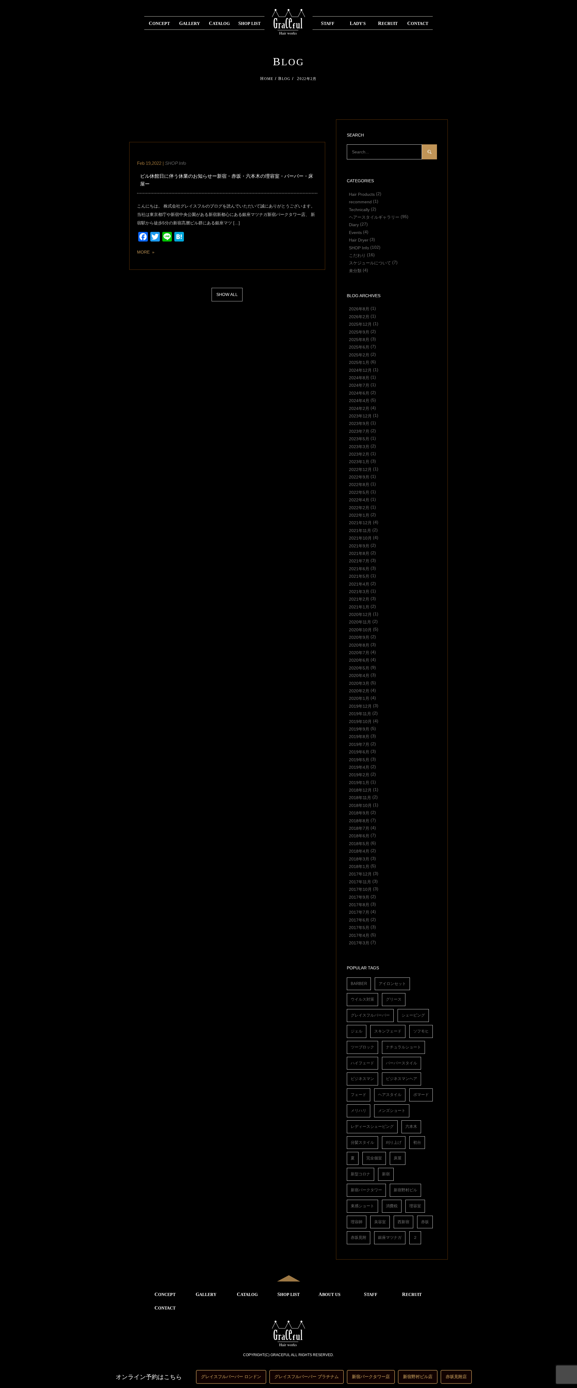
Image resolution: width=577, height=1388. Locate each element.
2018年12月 (360, 790)
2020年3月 (359, 683)
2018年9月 (359, 813)
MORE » (145, 252)
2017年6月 (359, 919)
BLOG (284, 79)
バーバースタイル (401, 1063)
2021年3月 (359, 591)
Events (355, 232)
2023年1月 (359, 461)
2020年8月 (359, 644)
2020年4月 (359, 675)
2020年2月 (359, 690)
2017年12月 (360, 874)
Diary (354, 224)
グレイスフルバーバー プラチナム (306, 1376)
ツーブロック (362, 1047)
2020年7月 (359, 652)
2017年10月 (360, 889)
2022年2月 (359, 507)
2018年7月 (359, 828)
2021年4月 (359, 583)
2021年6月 (359, 568)
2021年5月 (359, 576)
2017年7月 (359, 912)
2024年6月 (359, 392)
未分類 (355, 270)
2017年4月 (359, 935)
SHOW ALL (227, 294)
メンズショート (391, 1110)
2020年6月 (359, 660)
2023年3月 (359, 446)
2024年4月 (359, 400)
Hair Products (362, 194)
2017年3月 (359, 942)
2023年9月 (359, 423)
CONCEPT (159, 23)
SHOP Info (175, 163)
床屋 (397, 1158)
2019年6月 (359, 751)
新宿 (386, 1174)
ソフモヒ (421, 1031)
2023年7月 (359, 431)
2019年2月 (359, 774)
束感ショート (362, 1206)
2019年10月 (360, 721)
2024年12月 (360, 370)
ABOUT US (329, 1294)
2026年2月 (359, 316)
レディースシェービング (372, 1126)
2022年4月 (359, 499)
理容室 (415, 1206)
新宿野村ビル (405, 1190)
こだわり (357, 255)
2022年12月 (360, 469)
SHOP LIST (249, 23)
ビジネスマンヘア (401, 1078)
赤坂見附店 (456, 1376)
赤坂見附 (358, 1237)
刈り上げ (393, 1142)
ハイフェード (362, 1063)
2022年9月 (359, 477)
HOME (266, 79)
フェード (358, 1094)
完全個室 (374, 1158)
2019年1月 (359, 782)
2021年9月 (359, 545)
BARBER (359, 983)
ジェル (356, 1031)
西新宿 (403, 1222)
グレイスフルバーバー (370, 1015)
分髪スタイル (362, 1142)
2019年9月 (359, 728)
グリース (393, 999)
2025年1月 (359, 362)
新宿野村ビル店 (417, 1376)
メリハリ (358, 1110)
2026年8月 (359, 308)
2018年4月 (359, 851)
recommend (360, 201)
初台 (417, 1142)
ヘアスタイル (389, 1094)
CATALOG (219, 23)
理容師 (356, 1222)
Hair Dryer (358, 240)
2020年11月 (360, 622)
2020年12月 (360, 614)
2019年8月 (359, 736)
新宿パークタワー (366, 1190)
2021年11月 (360, 530)
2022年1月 (359, 515)
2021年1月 (359, 606)
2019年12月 (360, 705)
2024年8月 (359, 377)
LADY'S (358, 23)
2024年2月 (359, 408)
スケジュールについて (370, 262)
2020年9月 (359, 637)
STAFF (327, 23)
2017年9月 (359, 896)
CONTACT (417, 23)
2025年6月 (359, 347)
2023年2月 (359, 453)
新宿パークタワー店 (371, 1376)
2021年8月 (359, 553)
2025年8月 (359, 339)
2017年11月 (360, 881)
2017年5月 (359, 927)
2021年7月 (359, 561)
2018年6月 (359, 835)
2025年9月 (359, 331)
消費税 (392, 1206)
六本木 (411, 1126)
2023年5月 (359, 438)
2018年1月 (359, 866)
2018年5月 (359, 843)
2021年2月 (359, 599)
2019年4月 (359, 767)
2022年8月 (359, 484)
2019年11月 (360, 713)
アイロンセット (392, 983)
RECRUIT (388, 23)
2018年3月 (359, 858)
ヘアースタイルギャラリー (374, 216)
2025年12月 (360, 324)
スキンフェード (387, 1031)
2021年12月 (360, 522)
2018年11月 (360, 797)
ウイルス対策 (362, 999)
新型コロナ (360, 1174)
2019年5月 (359, 759)
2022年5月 (359, 492)
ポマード (421, 1094)
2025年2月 (359, 354)
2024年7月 (359, 385)
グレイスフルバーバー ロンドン (231, 1376)
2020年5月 (359, 667)
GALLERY (189, 23)
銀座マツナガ (389, 1237)
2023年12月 (360, 415)
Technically (359, 209)
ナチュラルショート (403, 1047)
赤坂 (425, 1222)
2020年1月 (359, 698)
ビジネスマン (362, 1078)
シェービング (413, 1015)
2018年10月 (360, 805)
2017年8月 (359, 904)
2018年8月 (359, 820)
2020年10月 (360, 629)
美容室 (380, 1222)
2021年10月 (360, 538)
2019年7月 (359, 744)
